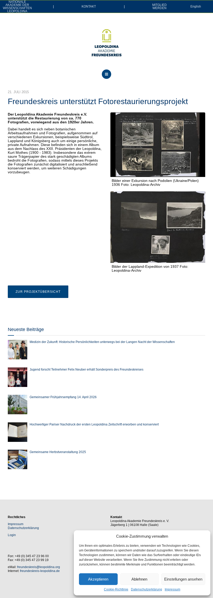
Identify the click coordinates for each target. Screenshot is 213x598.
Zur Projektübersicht (38, 292)
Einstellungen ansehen (183, 579)
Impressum (172, 589)
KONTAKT (89, 6)
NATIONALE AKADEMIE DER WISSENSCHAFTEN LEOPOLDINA (17, 6)
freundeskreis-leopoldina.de (40, 571)
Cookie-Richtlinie (116, 589)
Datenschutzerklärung (146, 589)
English (195, 6)
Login (12, 535)
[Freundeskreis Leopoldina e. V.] (106, 43)
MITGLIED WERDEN (159, 6)
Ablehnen (139, 579)
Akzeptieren (98, 579)
